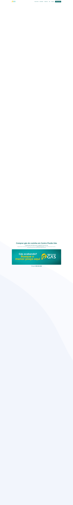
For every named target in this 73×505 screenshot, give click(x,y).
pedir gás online (32, 247)
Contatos (52, 1)
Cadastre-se (46, 1)
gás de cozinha (47, 246)
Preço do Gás (36, 1)
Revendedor (41, 1)
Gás (49, 1)
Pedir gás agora (58, 1)
